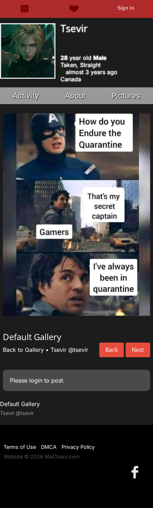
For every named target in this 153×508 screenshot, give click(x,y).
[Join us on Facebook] (136, 472)
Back (111, 350)
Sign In (125, 8)
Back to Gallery (23, 349)
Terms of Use (20, 447)
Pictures (126, 95)
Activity (26, 95)
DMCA (49, 447)
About (75, 95)
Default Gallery (20, 403)
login (35, 380)
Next (138, 350)
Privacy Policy (78, 447)
